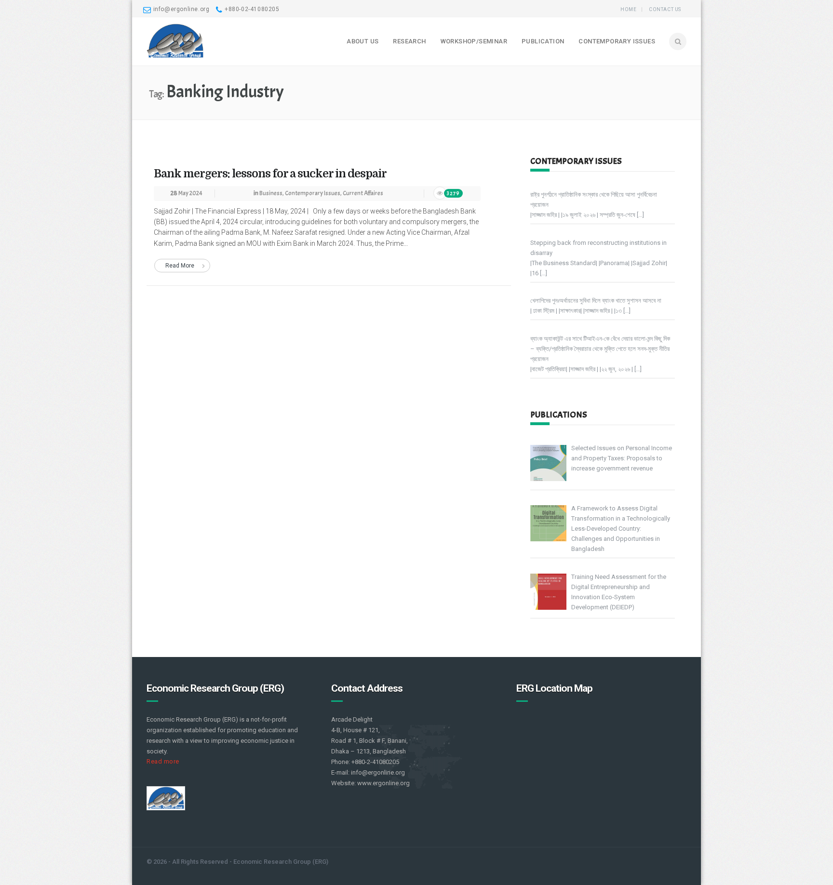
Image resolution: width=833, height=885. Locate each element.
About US (362, 41)
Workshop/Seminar (474, 41)
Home (628, 9)
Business (270, 193)
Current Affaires (363, 193)
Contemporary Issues (616, 41)
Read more (163, 761)
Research (409, 41)
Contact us (665, 9)
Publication (543, 41)
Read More (179, 265)
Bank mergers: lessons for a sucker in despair (270, 173)
